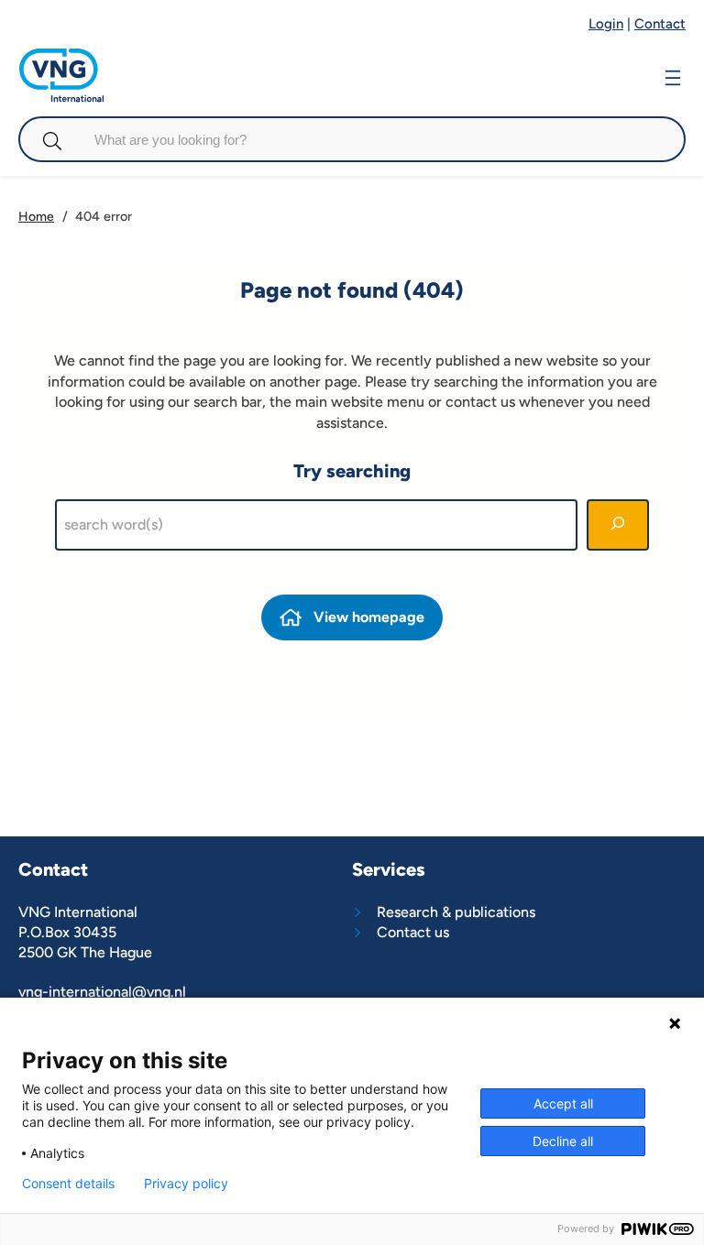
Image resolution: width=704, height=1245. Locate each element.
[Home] (61, 57)
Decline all (563, 1141)
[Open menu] (673, 75)
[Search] (618, 525)
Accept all (563, 1103)
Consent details (68, 1183)
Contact (660, 24)
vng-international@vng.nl (102, 991)
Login (605, 24)
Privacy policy (186, 1183)
